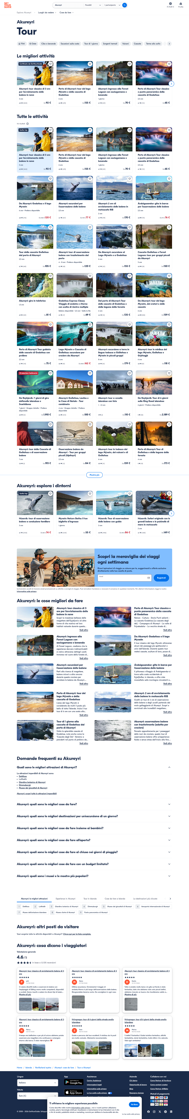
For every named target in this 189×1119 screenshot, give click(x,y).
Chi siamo (133, 1081)
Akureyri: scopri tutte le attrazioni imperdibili (37, 793)
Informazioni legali (94, 1085)
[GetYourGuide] (7, 5)
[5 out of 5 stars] (41, 977)
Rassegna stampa (136, 1093)
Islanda (28, 1068)
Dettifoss (23, 776)
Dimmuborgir (25, 785)
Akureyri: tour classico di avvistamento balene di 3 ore (41, 972)
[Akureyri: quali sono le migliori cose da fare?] (169, 804)
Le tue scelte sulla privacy (97, 1093)
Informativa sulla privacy (27, 591)
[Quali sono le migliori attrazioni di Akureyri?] (169, 767)
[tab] (34, 898)
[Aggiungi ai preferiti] (50, 64)
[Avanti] (171, 84)
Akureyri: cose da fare (64, 1068)
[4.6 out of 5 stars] (24, 962)
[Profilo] (181, 4)
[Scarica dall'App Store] (73, 1092)
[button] (35, 84)
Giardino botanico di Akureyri (32, 782)
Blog (131, 1089)
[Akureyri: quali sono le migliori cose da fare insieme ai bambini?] (169, 828)
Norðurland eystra (43, 1068)
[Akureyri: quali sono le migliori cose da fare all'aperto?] (169, 840)
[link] (35, 84)
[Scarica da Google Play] (73, 1082)
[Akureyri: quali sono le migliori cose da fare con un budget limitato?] (169, 864)
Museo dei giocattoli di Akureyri (33, 788)
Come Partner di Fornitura (160, 1081)
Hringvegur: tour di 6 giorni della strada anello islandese (93, 1021)
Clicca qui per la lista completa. (77, 934)
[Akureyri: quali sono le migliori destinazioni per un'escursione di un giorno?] (169, 816)
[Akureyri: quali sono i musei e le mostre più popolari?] (169, 876)
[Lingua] (170, 4)
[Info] (27, 123)
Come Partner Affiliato (159, 1089)
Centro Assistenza (94, 1081)
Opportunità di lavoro (138, 1085)
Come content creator (159, 1085)
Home (19, 1068)
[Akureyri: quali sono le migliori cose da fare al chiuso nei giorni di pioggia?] (169, 852)
